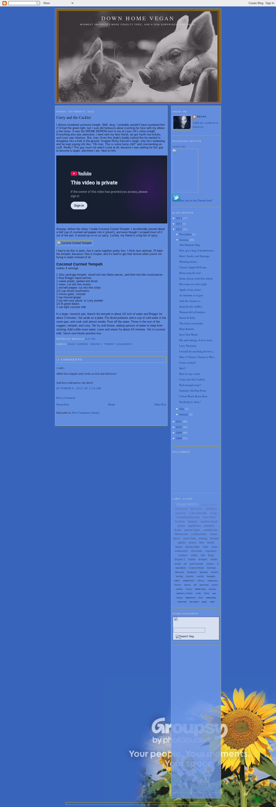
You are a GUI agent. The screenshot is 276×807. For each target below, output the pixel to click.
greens (204, 602)
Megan (201, 116)
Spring (187, 585)
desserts (196, 508)
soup (213, 513)
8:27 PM (90, 339)
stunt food (189, 538)
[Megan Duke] (185, 191)
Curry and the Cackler (73, 117)
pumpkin (209, 525)
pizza (176, 538)
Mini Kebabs (186, 329)
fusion (206, 593)
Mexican (179, 572)
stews (213, 534)
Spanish (203, 572)
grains (215, 585)
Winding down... (189, 262)
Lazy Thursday (188, 346)
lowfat (210, 542)
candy (198, 593)
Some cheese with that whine (196, 278)
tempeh (109, 344)
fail (195, 585)
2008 (179, 438)
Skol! (182, 368)
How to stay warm (189, 374)
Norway (179, 598)
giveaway (204, 585)
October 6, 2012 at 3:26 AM (78, 388)
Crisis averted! (187, 362)
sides (177, 580)
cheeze (190, 576)
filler (201, 542)
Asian (71, 344)
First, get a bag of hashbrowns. (196, 250)
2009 (179, 433)
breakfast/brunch (188, 517)
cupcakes (210, 551)
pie (185, 563)
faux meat (209, 504)
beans (192, 542)
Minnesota (181, 534)
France (189, 589)
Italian (178, 546)
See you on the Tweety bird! (196, 200)
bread (178, 563)
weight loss (188, 580)
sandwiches (210, 530)
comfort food (208, 521)
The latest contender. (191, 323)
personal (181, 508)
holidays (211, 508)
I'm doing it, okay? (190, 402)
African (201, 580)
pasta (181, 525)
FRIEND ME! (179, 146)
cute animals (198, 513)
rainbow (183, 555)
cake (205, 546)
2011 (179, 421)
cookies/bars (199, 534)
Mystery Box (192, 546)
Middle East (200, 589)
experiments (182, 602)
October (184, 240)
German (211, 568)
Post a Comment (65, 398)
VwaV (200, 598)
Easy (211, 555)
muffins (179, 589)
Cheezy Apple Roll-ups (193, 267)
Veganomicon (190, 598)
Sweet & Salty (187, 318)
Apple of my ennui (190, 290)
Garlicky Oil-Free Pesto (192, 391)
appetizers (194, 525)
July (181, 409)
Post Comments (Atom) (85, 412)
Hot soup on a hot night (193, 284)
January (183, 414)
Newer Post (62, 404)
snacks (210, 563)
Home (111, 404)
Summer (212, 589)
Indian (192, 559)
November (185, 234)
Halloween (212, 580)
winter (214, 559)
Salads (192, 521)
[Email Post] (96, 339)
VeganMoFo (124, 344)
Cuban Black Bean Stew (193, 396)
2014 (179, 218)
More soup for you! (190, 273)
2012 (179, 229)
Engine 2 (96, 344)
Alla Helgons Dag (189, 245)
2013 (179, 224)
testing (203, 538)
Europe (214, 538)
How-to (177, 585)
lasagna (211, 576)
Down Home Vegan (138, 18)
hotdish (180, 521)
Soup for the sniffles (190, 306)
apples (182, 542)
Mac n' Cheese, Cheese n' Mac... (197, 357)
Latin (214, 593)
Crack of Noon (196, 568)
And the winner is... (190, 301)
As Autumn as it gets (191, 295)
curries (82, 344)
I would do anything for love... (196, 351)
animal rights (192, 530)
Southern (191, 572)
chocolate (196, 551)
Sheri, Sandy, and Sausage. (194, 256)
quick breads (196, 563)
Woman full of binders (192, 312)
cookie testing (211, 598)
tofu (203, 555)
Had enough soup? (190, 385)
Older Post (160, 404)
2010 (179, 427)
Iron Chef (209, 517)
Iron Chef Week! (188, 334)
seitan (194, 555)
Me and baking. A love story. (196, 340)
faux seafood (194, 602)
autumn (180, 513)
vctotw (212, 602)
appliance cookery (184, 593)
